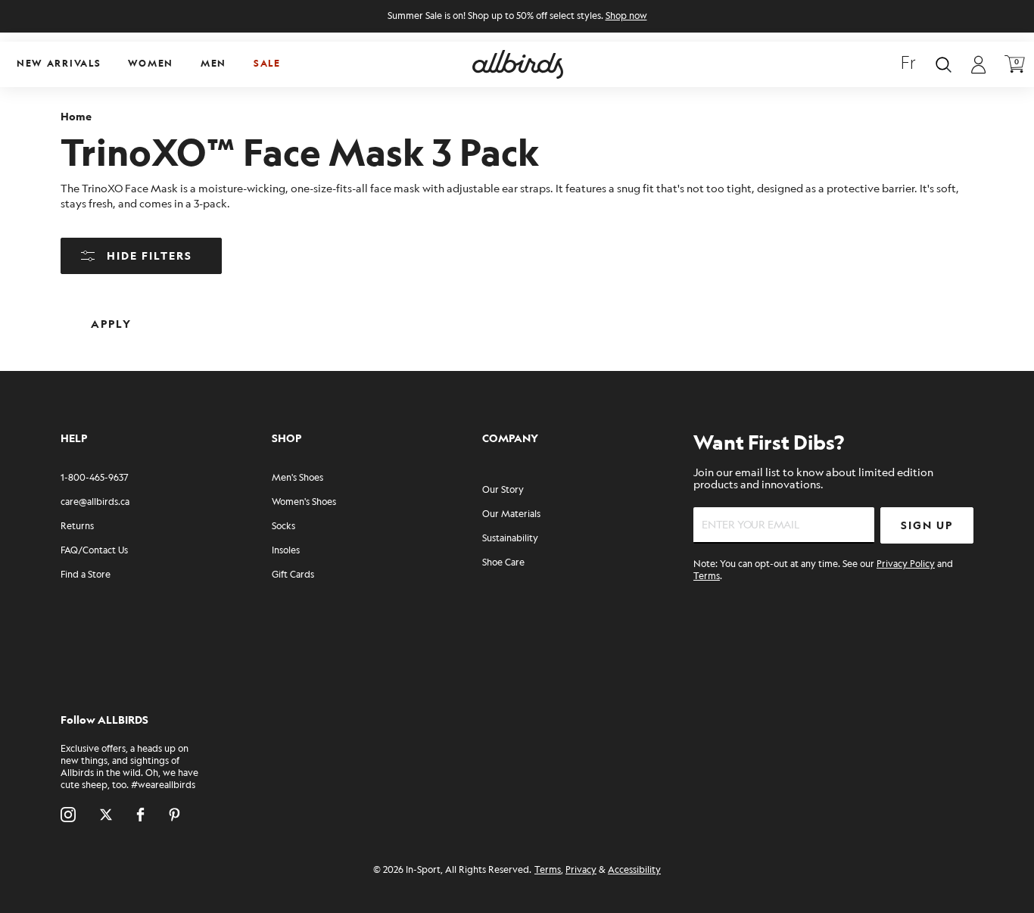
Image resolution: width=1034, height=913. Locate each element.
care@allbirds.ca (95, 502)
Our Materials (511, 514)
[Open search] (943, 64)
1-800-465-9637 (94, 478)
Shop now (626, 16)
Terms (706, 576)
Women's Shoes (304, 502)
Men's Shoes (297, 478)
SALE (267, 64)
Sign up (927, 525)
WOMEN (150, 64)
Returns (77, 526)
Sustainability (510, 539)
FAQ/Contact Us (94, 551)
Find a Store (86, 575)
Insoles (286, 551)
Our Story (503, 490)
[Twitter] (106, 815)
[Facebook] (140, 814)
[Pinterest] (174, 814)
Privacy (580, 870)
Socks (283, 526)
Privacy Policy (906, 564)
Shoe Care (503, 563)
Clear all (218, 312)
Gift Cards (293, 575)
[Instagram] (68, 814)
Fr (908, 64)
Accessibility (634, 870)
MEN (213, 64)
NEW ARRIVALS (59, 64)
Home (76, 117)
